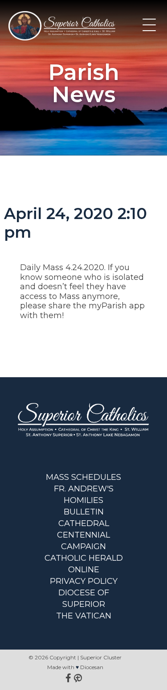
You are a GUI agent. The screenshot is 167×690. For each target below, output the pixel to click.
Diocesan (91, 667)
